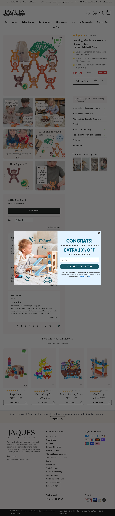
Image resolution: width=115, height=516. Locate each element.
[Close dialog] (99, 233)
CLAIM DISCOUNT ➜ (79, 266)
